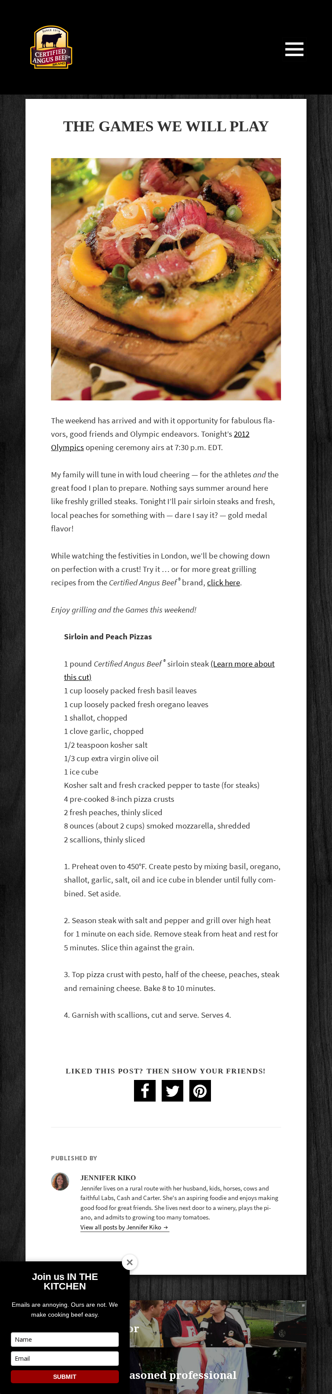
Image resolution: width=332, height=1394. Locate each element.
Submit (65, 1376)
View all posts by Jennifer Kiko (121, 1227)
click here (223, 582)
